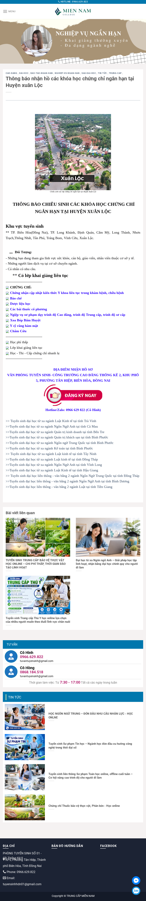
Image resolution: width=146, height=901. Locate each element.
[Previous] (7, 41)
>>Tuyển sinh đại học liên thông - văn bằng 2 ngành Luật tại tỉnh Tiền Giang (59, 487)
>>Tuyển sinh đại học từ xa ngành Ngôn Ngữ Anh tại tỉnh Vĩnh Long (54, 465)
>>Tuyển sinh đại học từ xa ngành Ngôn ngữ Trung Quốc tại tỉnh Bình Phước (59, 443)
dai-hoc (24, 73)
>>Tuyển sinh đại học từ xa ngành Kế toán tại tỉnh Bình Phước (49, 448)
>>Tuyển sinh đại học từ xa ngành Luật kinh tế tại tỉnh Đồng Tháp (52, 459)
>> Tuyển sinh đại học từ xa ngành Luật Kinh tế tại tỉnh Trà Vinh (51, 421)
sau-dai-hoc (89, 73)
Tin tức (102, 73)
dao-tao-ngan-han (42, 73)
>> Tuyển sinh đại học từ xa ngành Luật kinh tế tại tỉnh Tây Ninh (51, 454)
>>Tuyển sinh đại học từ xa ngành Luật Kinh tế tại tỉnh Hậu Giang (52, 470)
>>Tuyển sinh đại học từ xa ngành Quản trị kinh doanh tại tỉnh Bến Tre (55, 432)
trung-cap (115, 73)
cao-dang (12, 73)
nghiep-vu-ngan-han (67, 73)
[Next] (138, 41)
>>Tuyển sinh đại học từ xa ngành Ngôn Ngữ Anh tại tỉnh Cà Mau (52, 426)
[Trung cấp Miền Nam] (73, 11)
